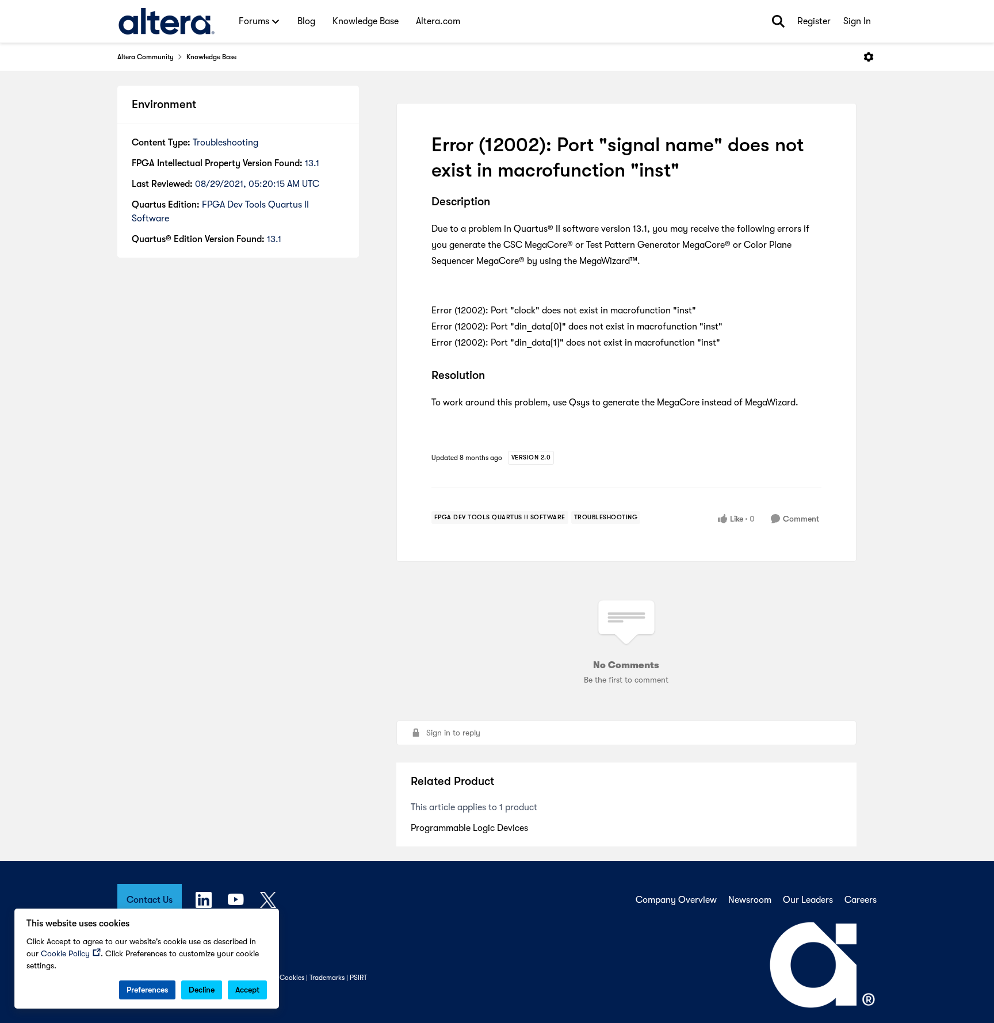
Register (814, 21)
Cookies (292, 978)
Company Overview (676, 900)
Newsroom (749, 900)
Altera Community (145, 57)
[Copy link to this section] (498, 203)
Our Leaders (808, 900)
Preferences (147, 989)
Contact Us (150, 900)
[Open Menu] (869, 57)
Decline (202, 989)
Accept (247, 989)
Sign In (857, 21)
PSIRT (358, 978)
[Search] (778, 21)
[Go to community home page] (166, 21)
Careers (860, 900)
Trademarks (327, 978)
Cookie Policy (65, 953)
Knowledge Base (211, 57)
